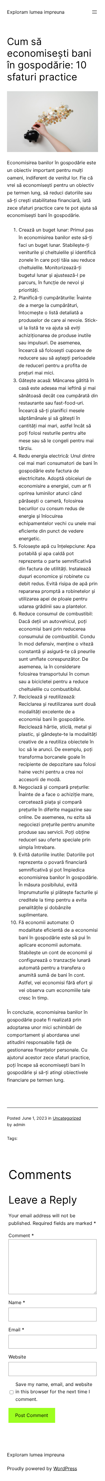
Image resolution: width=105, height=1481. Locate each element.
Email (16, 1329)
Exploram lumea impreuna (35, 12)
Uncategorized (67, 1118)
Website (17, 1357)
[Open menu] (94, 11)
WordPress (65, 1468)
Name (16, 1302)
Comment (21, 1235)
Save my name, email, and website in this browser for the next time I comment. (53, 1391)
